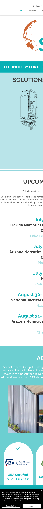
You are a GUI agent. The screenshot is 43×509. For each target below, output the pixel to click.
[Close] (40, 491)
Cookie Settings (11, 506)
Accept (32, 506)
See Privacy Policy (18, 501)
